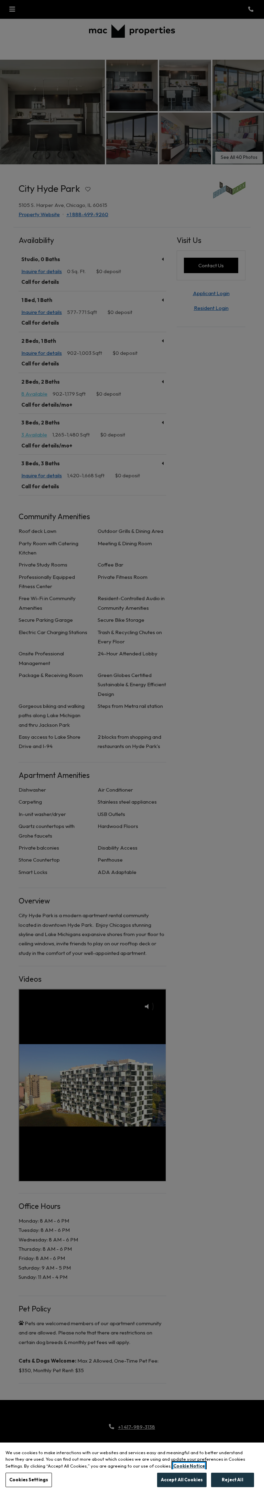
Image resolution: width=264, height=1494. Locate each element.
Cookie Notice (189, 1466)
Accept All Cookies (182, 1479)
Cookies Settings (28, 1479)
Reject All (232, 1479)
